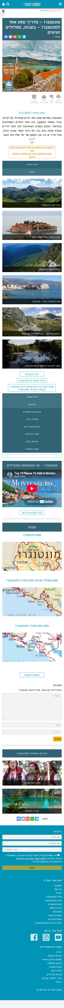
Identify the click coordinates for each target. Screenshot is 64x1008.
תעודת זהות (9, 88)
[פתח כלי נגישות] (2, 11)
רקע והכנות (32, 164)
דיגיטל (59, 982)
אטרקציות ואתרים (32, 412)
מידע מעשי (32, 397)
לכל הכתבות (32, 374)
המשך (32, 139)
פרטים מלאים (32, 783)
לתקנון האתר (40, 858)
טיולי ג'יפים (56, 970)
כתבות (32, 172)
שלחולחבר (51, 101)
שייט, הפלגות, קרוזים (52, 978)
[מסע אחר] (32, 4)
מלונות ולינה (32, 441)
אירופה (51, 11)
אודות (59, 893)
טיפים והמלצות (54, 963)
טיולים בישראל (55, 955)
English (58, 885)
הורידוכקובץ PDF (34, 101)
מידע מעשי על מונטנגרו (32, 380)
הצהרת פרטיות (55, 919)
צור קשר (58, 889)
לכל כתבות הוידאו (32, 512)
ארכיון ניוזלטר (55, 908)
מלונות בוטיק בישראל (52, 959)
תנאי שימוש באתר (53, 900)
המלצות (32, 404)
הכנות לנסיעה (55, 967)
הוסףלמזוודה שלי (44, 101)
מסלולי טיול (32, 419)
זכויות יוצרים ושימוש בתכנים (48, 923)
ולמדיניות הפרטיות (25, 858)
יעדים (59, 952)
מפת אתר (57, 911)
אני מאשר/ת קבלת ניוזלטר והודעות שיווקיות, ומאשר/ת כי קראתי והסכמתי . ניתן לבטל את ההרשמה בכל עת (33, 858)
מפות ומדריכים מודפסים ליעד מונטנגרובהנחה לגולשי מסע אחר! (32, 388)
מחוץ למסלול (32, 449)
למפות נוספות (32, 675)
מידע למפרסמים (54, 896)
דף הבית (58, 11)
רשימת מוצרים (55, 904)
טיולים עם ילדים (32, 426)
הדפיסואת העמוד (58, 101)
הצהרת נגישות (55, 915)
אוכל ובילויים (32, 434)
